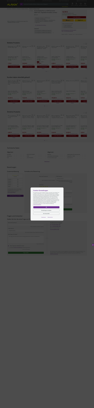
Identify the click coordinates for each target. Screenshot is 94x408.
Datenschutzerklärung (37, 204)
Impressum (43, 217)
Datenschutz (50, 217)
